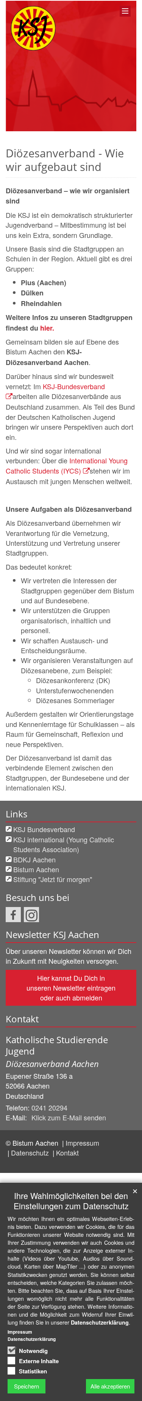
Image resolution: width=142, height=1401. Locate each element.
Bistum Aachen (36, 869)
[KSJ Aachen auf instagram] (31, 914)
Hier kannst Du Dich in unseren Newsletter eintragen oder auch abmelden (71, 988)
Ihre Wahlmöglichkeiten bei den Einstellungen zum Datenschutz (71, 1200)
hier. (47, 328)
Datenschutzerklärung (100, 1322)
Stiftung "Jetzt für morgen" (52, 879)
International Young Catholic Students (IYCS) (67, 465)
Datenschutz (31, 1152)
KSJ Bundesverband (44, 829)
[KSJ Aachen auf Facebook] (13, 914)
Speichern (26, 1386)
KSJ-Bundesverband (74, 386)
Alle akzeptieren (110, 1386)
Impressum (82, 1143)
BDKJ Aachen (34, 859)
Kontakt (67, 1152)
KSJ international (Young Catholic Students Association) (63, 844)
